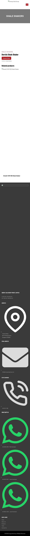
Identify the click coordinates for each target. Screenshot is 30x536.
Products (4, 523)
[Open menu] (27, 5)
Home (3, 519)
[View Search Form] (3, 4)
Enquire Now (6, 58)
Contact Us (4, 527)
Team (3, 525)
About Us (4, 521)
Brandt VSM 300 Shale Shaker (11, 176)
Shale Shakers (15, 16)
